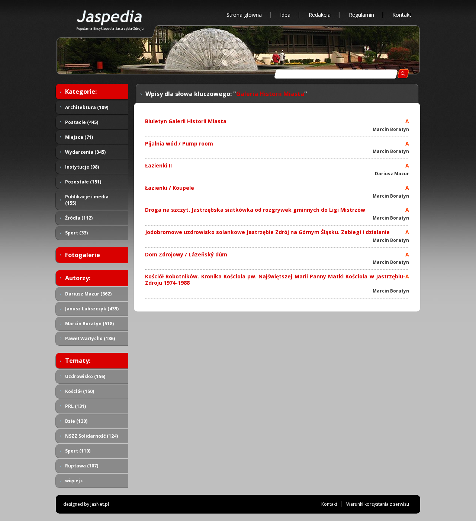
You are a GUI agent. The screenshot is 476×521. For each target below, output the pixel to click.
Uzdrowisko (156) (85, 376)
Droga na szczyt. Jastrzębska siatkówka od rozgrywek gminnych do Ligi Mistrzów (255, 209)
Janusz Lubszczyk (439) (92, 309)
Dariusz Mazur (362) (88, 294)
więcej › (74, 480)
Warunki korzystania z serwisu (377, 504)
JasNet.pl (99, 504)
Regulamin (361, 14)
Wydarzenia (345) (85, 152)
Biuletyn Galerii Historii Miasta (185, 121)
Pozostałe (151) (83, 182)
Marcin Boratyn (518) (89, 323)
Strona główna (244, 14)
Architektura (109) (86, 107)
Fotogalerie (82, 255)
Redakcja (320, 14)
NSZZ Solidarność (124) (91, 436)
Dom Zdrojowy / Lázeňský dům (186, 254)
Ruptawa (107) (81, 466)
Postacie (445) (81, 122)
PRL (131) (75, 406)
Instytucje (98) (82, 167)
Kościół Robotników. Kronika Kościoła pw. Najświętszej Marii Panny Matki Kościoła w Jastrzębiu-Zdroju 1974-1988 (275, 279)
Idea (285, 14)
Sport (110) (77, 451)
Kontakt (401, 14)
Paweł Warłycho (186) (90, 338)
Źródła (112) (79, 218)
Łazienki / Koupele (169, 187)
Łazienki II (158, 165)
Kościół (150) (79, 391)
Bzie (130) (76, 421)
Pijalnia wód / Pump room (179, 143)
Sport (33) (76, 233)
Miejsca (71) (79, 137)
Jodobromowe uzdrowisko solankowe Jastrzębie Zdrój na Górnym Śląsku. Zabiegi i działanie (267, 232)
